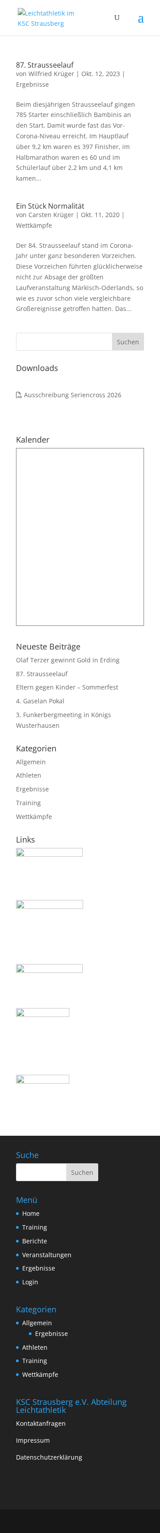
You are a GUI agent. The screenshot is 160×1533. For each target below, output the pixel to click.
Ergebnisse (32, 84)
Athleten (28, 775)
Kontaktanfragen (41, 1423)
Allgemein (31, 762)
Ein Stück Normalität (50, 206)
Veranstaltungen (47, 1255)
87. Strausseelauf (44, 65)
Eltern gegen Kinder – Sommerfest (67, 687)
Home (31, 1213)
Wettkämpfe (34, 225)
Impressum (33, 1440)
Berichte (34, 1241)
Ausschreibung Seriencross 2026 (71, 395)
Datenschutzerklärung (49, 1457)
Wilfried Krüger (51, 73)
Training (28, 803)
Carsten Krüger (51, 214)
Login (30, 1282)
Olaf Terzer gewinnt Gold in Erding (68, 660)
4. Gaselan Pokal (40, 701)
